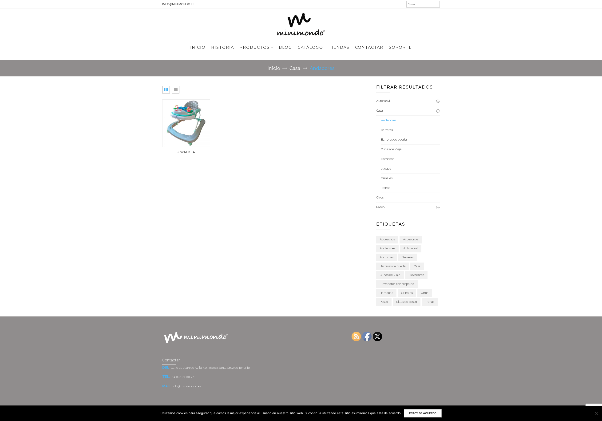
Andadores (388, 120)
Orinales (386, 178)
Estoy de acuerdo (422, 413)
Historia (222, 47)
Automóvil (383, 101)
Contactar (369, 47)
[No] (596, 413)
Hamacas (387, 159)
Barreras (387, 130)
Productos (255, 47)
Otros (380, 197)
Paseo (380, 207)
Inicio (198, 47)
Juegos (386, 168)
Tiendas (339, 47)
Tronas (385, 188)
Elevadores (416, 275)
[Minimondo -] (301, 23)
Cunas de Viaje (391, 149)
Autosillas (386, 257)
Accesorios (387, 239)
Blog (285, 47)
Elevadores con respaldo (397, 284)
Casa (294, 68)
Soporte (400, 47)
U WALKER (186, 152)
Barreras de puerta (394, 139)
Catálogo (310, 47)
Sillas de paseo (406, 302)
